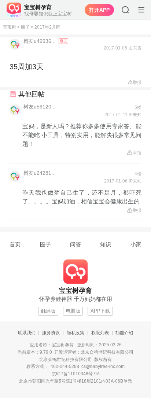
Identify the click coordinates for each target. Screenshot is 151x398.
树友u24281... (39, 173)
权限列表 (100, 332)
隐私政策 (75, 332)
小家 (135, 244)
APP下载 (100, 311)
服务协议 (51, 332)
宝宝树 (9, 27)
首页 (15, 244)
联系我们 (27, 332)
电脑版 (73, 311)
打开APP (99, 10)
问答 (75, 244)
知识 (105, 244)
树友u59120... (39, 107)
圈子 (25, 27)
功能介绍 (124, 332)
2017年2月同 (47, 27)
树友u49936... (40, 41)
